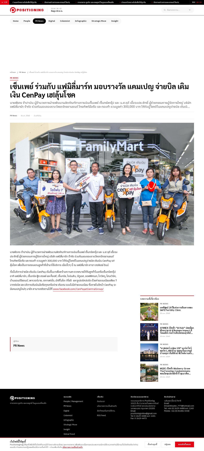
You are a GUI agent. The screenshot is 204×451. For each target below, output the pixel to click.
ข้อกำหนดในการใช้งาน (106, 410)
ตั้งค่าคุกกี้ (152, 444)
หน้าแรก (13, 72)
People (27, 21)
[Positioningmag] (27, 10)
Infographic (80, 21)
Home (16, 21)
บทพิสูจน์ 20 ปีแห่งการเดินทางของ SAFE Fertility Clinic (176, 308)
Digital (52, 21)
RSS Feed (101, 415)
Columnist (65, 21)
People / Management (73, 401)
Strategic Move (99, 21)
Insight (114, 21)
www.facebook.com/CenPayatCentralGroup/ (78, 289)
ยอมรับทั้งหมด (184, 444)
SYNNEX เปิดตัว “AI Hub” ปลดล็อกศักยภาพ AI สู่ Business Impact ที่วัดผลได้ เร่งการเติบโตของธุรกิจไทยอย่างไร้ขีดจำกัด (177, 330)
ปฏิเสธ (168, 444)
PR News (39, 21)
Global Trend (69, 434)
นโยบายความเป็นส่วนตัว (107, 406)
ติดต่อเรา (101, 401)
